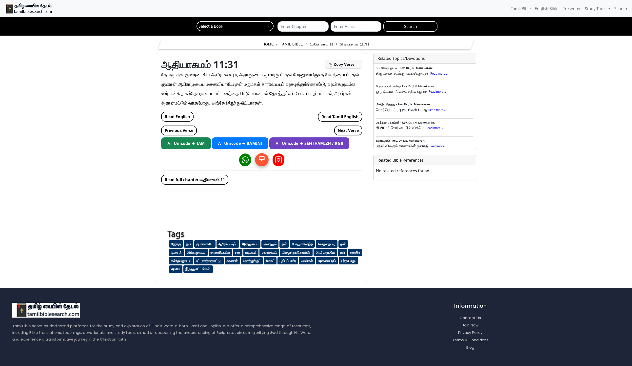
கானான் (232, 260)
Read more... (439, 73)
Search (620, 8)
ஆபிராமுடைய (196, 252)
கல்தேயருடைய (181, 260)
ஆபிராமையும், (227, 244)
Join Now (470, 325)
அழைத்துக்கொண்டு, (296, 252)
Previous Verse (179, 130)
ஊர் (342, 252)
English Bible (546, 8)
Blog (470, 347)
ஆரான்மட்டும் (327, 260)
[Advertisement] (268, 203)
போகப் (270, 260)
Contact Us (470, 317)
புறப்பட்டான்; (288, 260)
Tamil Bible (521, 8)
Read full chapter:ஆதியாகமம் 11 (195, 179)
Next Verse (348, 130)
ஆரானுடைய (250, 244)
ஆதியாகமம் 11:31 (355, 44)
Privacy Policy (470, 332)
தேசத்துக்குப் (251, 260)
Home (268, 44)
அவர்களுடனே (325, 252)
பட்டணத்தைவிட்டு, (208, 260)
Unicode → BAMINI (242, 143)
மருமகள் (251, 252)
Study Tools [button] (596, 8)
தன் (188, 244)
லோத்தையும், (326, 244)
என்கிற (355, 252)
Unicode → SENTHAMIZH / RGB (312, 143)
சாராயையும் (269, 252)
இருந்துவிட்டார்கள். (198, 269)
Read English (177, 116)
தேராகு (176, 244)
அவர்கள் (307, 260)
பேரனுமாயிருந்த (302, 244)
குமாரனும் (270, 244)
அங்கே (175, 269)
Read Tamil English (340, 116)
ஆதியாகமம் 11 (321, 44)
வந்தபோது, (348, 260)
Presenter (571, 8)
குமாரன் (176, 252)
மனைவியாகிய (220, 252)
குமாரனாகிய (204, 244)
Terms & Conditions (470, 340)
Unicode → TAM (189, 143)
